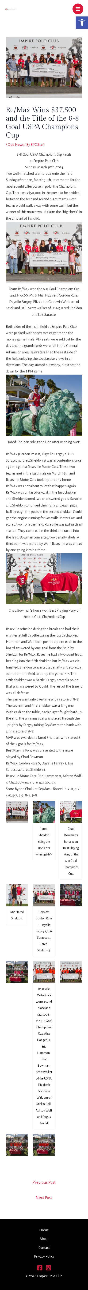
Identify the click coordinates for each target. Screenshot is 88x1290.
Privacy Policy (44, 1256)
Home (44, 1230)
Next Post (44, 1197)
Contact (44, 1248)
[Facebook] (40, 1268)
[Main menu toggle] (78, 9)
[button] (82, 22)
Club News (16, 144)
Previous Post (44, 1182)
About (44, 1239)
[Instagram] (48, 1268)
